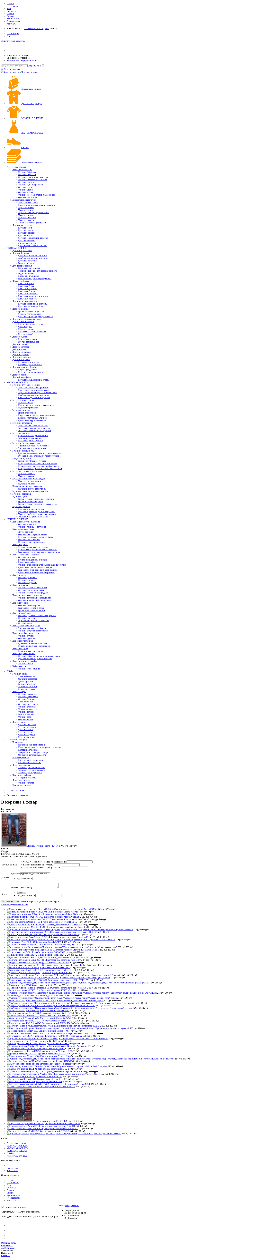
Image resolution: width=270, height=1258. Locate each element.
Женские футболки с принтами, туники (37, 615)
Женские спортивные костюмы (33, 630)
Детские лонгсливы (27, 260)
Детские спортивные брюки (31, 306)
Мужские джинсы (21, 410)
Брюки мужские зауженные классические (38, 504)
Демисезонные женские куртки (33, 547)
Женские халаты (26, 783)
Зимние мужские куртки (30, 438)
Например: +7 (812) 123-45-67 (47, 867)
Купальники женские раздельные (34, 646)
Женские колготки (27, 524)
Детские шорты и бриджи (24, 367)
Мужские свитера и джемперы (27, 471)
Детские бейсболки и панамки (32, 245)
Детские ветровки (21, 359)
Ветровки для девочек (28, 362)
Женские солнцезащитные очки (33, 177)
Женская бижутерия (27, 197)
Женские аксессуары (22, 169)
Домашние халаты (21, 780)
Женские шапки (25, 190)
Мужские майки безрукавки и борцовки (37, 392)
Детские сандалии (26, 734)
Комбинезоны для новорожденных (34, 278)
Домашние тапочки (21, 765)
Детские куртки (20, 337)
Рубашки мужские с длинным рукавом (36, 511)
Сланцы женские (26, 701)
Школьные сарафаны (28, 293)
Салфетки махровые (27, 777)
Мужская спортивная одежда (26, 443)
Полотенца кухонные (28, 750)
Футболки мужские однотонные (33, 395)
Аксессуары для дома (31, 162)
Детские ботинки (26, 737)
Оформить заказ (29, 60)
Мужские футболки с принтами (33, 387)
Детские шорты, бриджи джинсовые (35, 316)
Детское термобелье (27, 334)
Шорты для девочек (27, 369)
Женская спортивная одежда (26, 625)
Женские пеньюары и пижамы (32, 534)
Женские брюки (20, 603)
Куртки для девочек (27, 339)
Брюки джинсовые (27, 413)
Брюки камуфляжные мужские (33, 461)
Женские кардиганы (27, 582)
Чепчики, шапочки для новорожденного (37, 271)
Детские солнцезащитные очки (33, 238)
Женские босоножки (28, 696)
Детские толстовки (21, 352)
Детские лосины (20, 375)
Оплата (10, 13)
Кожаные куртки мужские (30, 440)
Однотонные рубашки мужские (33, 516)
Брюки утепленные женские (31, 610)
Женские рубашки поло (23, 653)
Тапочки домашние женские (31, 767)
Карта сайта (12, 1170)
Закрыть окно (34, 65)
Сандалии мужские (27, 689)
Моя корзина (14, 60)
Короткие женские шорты (30, 651)
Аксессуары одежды (31, 89)
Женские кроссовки (27, 694)
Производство (13, 21)
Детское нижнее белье (23, 321)
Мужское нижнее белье (23, 400)
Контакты (11, 24)
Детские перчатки (26, 240)
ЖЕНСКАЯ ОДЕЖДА (32, 133)
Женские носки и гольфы (24, 661)
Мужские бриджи (26, 484)
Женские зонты (25, 192)
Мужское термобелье (28, 407)
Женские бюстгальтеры (29, 539)
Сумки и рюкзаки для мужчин (32, 222)
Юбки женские (19, 666)
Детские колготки (21, 347)
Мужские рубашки (21, 506)
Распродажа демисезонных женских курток (39, 552)
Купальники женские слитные (32, 643)
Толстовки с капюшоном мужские (34, 428)
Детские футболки (21, 253)
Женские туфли (25, 719)
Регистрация (13, 33)
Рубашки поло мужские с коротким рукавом (39, 453)
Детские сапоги (25, 729)
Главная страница (15, 790)
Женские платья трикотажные (32, 587)
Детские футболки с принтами (32, 255)
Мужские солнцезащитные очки (33, 212)
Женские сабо (24, 717)
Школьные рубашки (27, 288)
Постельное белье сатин (29, 762)
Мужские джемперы (28, 476)
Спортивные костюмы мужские (33, 445)
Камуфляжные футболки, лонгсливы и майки (40, 468)
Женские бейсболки (27, 172)
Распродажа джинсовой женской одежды (38, 570)
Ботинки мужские (26, 684)
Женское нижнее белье (23, 529)
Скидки (10, 16)
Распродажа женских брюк (31, 608)
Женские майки (25, 623)
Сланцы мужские (26, 676)
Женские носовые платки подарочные (36, 195)
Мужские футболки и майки (26, 385)
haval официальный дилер (36, 28)
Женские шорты (20, 648)
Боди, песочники (26, 273)
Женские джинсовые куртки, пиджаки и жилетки (42, 565)
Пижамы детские (26, 329)
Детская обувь (19, 722)
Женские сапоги (26, 712)
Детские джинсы (20, 309)
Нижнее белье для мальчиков (32, 331)
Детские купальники (22, 250)
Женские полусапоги (28, 704)
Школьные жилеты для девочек (33, 296)
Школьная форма (20, 281)
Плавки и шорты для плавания (27, 486)
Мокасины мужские (27, 686)
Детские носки (19, 349)
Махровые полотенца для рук (32, 755)
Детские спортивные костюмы (32, 304)
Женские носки (25, 663)
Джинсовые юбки (26, 562)
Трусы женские (25, 532)
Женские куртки (20, 544)
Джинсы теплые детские (30, 314)
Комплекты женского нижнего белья (35, 537)
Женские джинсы (26, 557)
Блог (9, 8)
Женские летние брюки (29, 605)
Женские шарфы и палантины (32, 179)
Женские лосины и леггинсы (32, 527)
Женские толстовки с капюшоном (34, 598)
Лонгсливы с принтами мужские (34, 390)
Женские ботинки (26, 699)
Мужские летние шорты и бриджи (28, 478)
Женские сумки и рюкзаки (30, 184)
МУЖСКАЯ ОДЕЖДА (32, 118)
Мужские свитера (26, 473)
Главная (10, 3)
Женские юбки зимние (29, 669)
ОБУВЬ (25, 147)
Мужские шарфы (26, 207)
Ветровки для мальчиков (30, 364)
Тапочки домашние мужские (32, 770)
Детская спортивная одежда (25, 301)
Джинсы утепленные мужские (32, 418)
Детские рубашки (20, 354)
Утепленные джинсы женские (32, 560)
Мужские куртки (20, 433)
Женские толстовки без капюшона (34, 600)
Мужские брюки (20, 496)
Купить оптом (13, 18)
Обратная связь (8, 1243)
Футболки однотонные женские (33, 620)
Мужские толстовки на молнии (33, 425)
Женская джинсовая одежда (25, 554)
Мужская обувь (19, 674)
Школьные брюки (26, 286)
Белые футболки (26, 263)
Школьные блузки (26, 291)
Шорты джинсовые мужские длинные (36, 415)
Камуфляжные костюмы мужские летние (37, 463)
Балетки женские (26, 714)
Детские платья (19, 344)
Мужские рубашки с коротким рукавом (37, 514)
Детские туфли (25, 732)
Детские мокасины (27, 727)
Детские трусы (25, 326)
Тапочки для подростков (30, 772)
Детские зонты (25, 235)
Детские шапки (25, 230)
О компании (13, 6)
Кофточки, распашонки (29, 268)
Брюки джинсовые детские (31, 311)
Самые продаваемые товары (14, 904)
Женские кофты (19, 575)
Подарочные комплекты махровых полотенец (40, 747)
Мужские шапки (26, 220)
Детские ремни (25, 228)
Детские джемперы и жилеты (26, 319)
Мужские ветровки (21, 494)
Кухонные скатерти (21, 785)
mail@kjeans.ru (72, 1205)
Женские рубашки (26, 638)
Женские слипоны (27, 707)
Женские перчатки (27, 174)
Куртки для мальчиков (28, 342)
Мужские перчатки (27, 217)
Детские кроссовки (27, 724)
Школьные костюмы (28, 298)
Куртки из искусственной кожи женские (37, 549)
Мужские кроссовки (28, 679)
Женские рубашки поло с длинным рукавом (39, 656)
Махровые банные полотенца (32, 745)
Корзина (5, 1255)
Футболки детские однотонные (33, 258)
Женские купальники (22, 641)
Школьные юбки (26, 283)
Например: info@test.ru (42, 864)
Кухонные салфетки (22, 775)
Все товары (12, 1168)
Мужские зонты (25, 210)
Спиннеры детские (27, 243)
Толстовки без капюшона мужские (34, 430)
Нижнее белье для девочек (30, 324)
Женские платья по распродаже (33, 592)
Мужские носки (25, 402)
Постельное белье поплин (30, 760)
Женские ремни (25, 187)
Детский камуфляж (21, 377)
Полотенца (17, 742)
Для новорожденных (22, 266)
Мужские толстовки (22, 423)
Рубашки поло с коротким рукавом (35, 658)
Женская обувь (19, 691)
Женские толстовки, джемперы (27, 595)
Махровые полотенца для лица (33, 752)
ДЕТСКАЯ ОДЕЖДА (31, 103)
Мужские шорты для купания (32, 489)
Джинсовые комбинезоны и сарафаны (36, 572)
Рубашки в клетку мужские (31, 509)
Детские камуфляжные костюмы (33, 380)
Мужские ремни (26, 215)
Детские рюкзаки (26, 233)
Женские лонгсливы (28, 618)
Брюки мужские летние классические (36, 499)
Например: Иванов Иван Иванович (49, 862)
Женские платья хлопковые (31, 590)
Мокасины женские (27, 709)
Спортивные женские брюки (32, 628)
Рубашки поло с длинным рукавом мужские (39, 456)
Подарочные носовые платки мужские (36, 205)
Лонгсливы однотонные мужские (34, 397)
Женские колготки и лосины (26, 522)
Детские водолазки (21, 357)
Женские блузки (26, 636)
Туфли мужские (25, 681)
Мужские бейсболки (28, 202)
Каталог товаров (11, 69)
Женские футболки (21, 613)
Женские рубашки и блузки (25, 633)
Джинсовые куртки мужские (32, 420)
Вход (9, 36)
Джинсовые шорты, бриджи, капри (35, 567)
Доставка (11, 11)
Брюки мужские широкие (30, 501)
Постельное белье (20, 757)
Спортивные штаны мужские (32, 448)
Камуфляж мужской (22, 458)
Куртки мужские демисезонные (33, 435)
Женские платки (26, 182)
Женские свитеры (26, 580)
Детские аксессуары (22, 225)
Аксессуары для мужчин (24, 200)
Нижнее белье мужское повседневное (36, 405)
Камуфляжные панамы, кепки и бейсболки (38, 466)
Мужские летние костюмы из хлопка (30, 491)
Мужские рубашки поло (24, 451)
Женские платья (20, 585)
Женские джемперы (27, 577)
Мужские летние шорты (29, 481)
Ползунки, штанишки (28, 276)
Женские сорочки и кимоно (31, 542)
